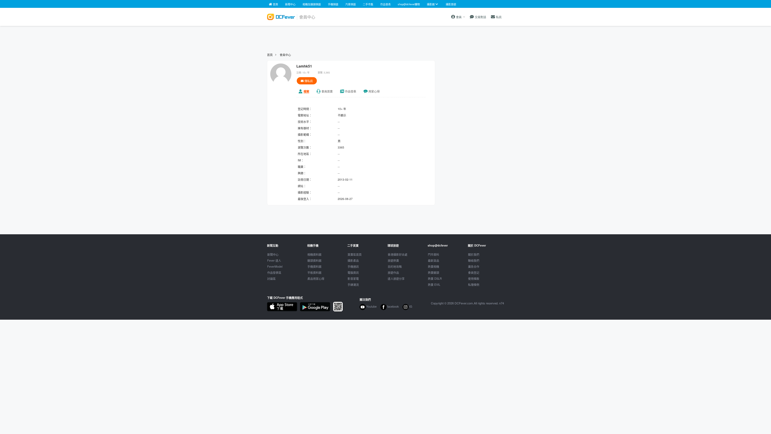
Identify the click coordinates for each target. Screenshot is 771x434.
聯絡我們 (473, 260)
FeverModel (274, 266)
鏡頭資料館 (314, 260)
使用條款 (473, 278)
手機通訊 (353, 266)
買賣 (327, 91)
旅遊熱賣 (393, 260)
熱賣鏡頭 (433, 272)
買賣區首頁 (355, 254)
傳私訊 (308, 81)
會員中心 (285, 55)
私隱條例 (473, 285)
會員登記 (473, 272)
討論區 (271, 278)
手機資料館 (314, 266)
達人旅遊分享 (396, 278)
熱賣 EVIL (434, 285)
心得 (374, 91)
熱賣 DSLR (435, 278)
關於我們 (473, 254)
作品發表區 (274, 272)
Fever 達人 (274, 260)
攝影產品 (353, 260)
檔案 (306, 91)
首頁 (270, 55)
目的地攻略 (395, 266)
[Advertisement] (385, 37)
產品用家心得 (315, 278)
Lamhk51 (304, 66)
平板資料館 (314, 272)
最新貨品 (433, 260)
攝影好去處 (397, 254)
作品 (350, 91)
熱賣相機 (433, 266)
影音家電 (353, 278)
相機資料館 (314, 254)
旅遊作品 (393, 272)
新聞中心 (272, 254)
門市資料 (433, 254)
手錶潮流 (353, 285)
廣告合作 (473, 266)
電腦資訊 (353, 272)
